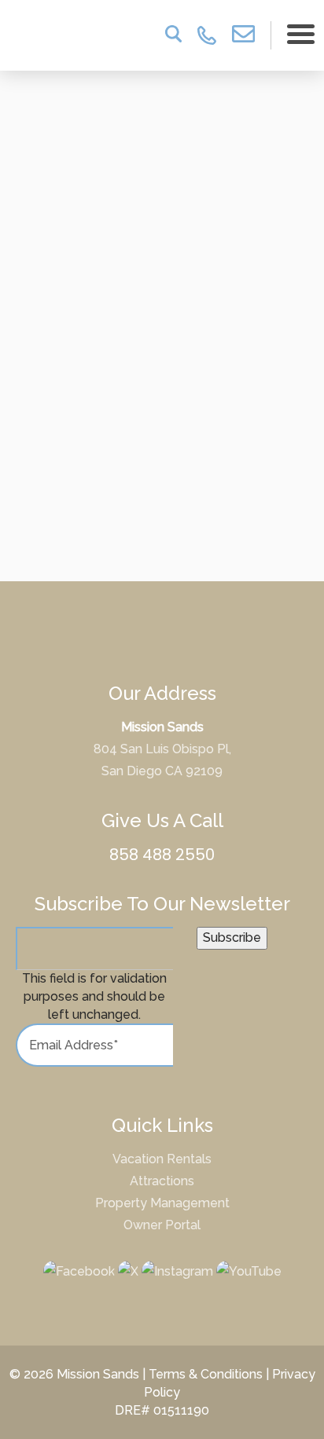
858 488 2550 (162, 855)
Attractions (162, 1181)
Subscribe (232, 937)
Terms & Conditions (206, 1374)
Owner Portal (162, 1224)
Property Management (162, 1203)
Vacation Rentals (162, 1159)
